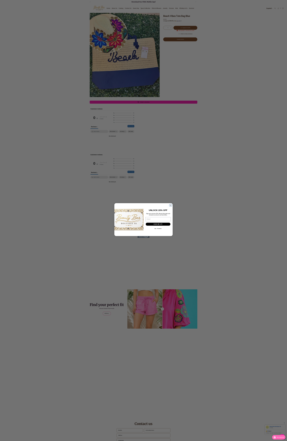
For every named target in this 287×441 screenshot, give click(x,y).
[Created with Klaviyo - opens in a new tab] (143, 237)
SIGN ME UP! (158, 224)
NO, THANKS (158, 228)
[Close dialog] (170, 205)
